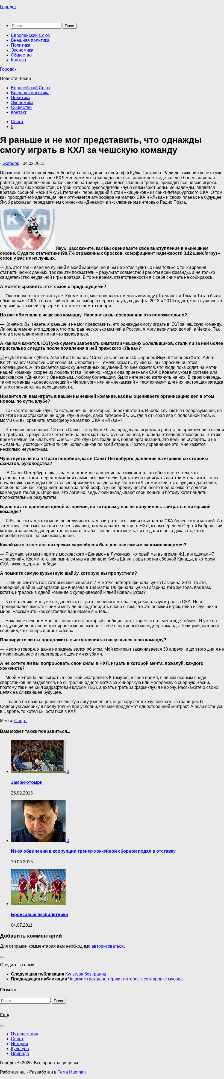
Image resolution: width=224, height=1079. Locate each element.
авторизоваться (108, 946)
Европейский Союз (30, 35)
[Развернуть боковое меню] (2, 957)
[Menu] (2, 17)
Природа (20, 1053)
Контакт (18, 60)
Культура (20, 1048)
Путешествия (24, 1033)
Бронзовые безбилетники (39, 914)
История (19, 1043)
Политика (20, 45)
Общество (21, 55)
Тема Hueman (72, 1072)
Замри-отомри (27, 782)
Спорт (17, 121)
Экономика (22, 50)
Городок (8, 6)
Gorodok (10, 163)
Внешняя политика (30, 40)
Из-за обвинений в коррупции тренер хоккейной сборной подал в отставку (93, 851)
